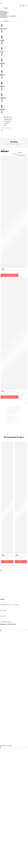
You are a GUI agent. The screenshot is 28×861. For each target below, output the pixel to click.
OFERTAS (6, 21)
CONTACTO (7, 123)
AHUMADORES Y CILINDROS (8, 16)
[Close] (26, 403)
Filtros (15, 154)
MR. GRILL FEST (8, 117)
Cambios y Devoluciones (6, 627)
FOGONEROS (3, 13)
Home (8, 144)
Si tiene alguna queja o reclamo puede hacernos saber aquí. (14, 742)
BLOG (5, 125)
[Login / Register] (20, 5)
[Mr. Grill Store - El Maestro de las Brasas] (5, 3)
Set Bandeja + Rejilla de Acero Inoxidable (10, 392)
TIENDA (6, 8)
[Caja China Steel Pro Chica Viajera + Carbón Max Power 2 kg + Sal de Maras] (7, 498)
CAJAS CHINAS (4, 12)
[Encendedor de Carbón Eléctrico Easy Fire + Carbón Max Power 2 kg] (21, 498)
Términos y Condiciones (5, 625)
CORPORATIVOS (8, 119)
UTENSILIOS (3, 17)
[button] (9, 275)
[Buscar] (26, 5)
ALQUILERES (7, 121)
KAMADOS (3, 15)
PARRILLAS (3, 11)
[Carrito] (23, 6)
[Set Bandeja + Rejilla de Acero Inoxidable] (14, 333)
